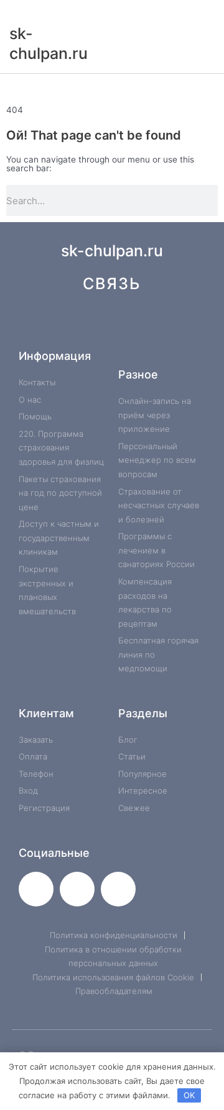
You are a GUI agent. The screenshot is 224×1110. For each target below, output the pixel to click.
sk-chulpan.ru (112, 250)
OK (189, 1095)
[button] (112, 87)
